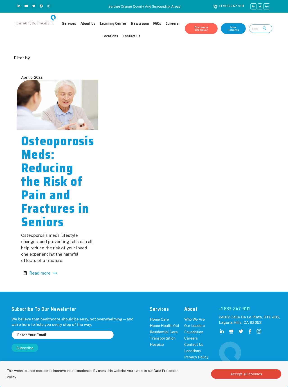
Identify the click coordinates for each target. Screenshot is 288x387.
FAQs (157, 23)
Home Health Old (164, 326)
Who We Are (194, 319)
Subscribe (24, 348)
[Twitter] (34, 6)
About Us (88, 23)
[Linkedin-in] (19, 6)
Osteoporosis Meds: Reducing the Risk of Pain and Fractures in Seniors (57, 181)
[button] (201, 28)
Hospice (157, 344)
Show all (265, 57)
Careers (172, 23)
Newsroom (140, 23)
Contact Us (131, 36)
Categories (51, 57)
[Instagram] (48, 6)
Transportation (163, 338)
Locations (110, 36)
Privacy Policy (196, 357)
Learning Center (113, 23)
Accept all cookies (246, 374)
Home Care (159, 319)
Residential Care (164, 332)
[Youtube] (26, 6)
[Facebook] (41, 6)
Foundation (193, 332)
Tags (83, 57)
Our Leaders (194, 326)
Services (69, 23)
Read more (40, 273)
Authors (112, 57)
